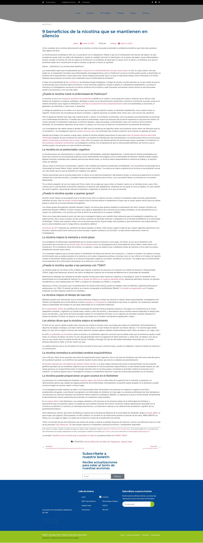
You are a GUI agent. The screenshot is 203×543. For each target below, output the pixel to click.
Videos (133, 13)
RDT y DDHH (105, 13)
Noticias (146, 13)
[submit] (152, 504)
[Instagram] (159, 2)
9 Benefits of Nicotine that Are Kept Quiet (116, 429)
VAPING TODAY (121, 435)
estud (66, 200)
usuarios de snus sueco (86, 131)
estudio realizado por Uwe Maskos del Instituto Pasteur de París (71, 364)
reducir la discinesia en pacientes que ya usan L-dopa (63, 140)
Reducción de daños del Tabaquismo (105, 442)
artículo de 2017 (51, 228)
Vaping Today (126, 442)
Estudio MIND (151, 413)
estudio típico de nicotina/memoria (83, 244)
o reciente (74, 200)
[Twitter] (155, 2)
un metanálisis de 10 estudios (61, 334)
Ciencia (113, 43)
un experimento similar (53, 309)
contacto (107, 431)
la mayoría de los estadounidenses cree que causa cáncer (104, 70)
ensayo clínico (53, 401)
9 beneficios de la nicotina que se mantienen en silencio (73, 435)
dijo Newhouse (62, 424)
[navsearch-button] (157, 13)
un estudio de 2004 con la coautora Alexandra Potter (102, 279)
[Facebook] (44, 521)
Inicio (78, 13)
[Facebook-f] (152, 2)
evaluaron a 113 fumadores (95, 302)
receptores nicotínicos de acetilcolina (76, 98)
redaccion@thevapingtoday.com (138, 431)
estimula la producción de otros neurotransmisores (102, 104)
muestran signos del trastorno (91, 380)
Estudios (120, 13)
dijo (132, 166)
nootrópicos (73, 82)
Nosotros (90, 13)
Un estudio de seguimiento (131, 288)
